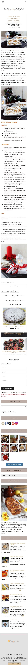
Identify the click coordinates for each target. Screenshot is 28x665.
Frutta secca (5, 291)
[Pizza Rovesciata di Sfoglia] (5, 598)
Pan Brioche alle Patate (14, 300)
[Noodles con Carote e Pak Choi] (5, 560)
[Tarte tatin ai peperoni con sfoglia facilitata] (5, 573)
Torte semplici (19, 326)
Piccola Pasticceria (14, 22)
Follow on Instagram (15, 464)
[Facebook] (11, 286)
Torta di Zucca (14, 328)
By (7, 282)
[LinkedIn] (17, 286)
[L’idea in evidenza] (14, 503)
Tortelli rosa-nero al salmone (14, 354)
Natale (16, 291)
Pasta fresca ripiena (19, 351)
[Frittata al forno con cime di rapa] (5, 587)
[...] (12, 552)
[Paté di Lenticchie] (5, 623)
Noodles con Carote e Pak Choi (16, 556)
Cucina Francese (14, 18)
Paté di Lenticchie (14, 620)
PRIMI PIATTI (14, 352)
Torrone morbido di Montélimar (14, 25)
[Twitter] (13, 286)
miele (11, 291)
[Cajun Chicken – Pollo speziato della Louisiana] (5, 546)
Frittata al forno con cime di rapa (17, 583)
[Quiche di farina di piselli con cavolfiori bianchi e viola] (5, 610)
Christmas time (14, 16)
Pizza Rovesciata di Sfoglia (16, 594)
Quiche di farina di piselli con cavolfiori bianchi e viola (16, 607)
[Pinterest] (15, 286)
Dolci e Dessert (14, 20)
